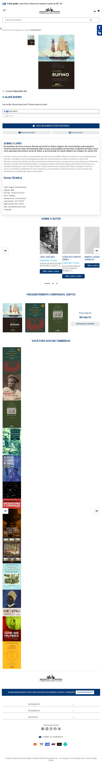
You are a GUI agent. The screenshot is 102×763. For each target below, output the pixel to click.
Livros (10, 30)
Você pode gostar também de (51, 340)
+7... (71, 270)
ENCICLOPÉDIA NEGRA (70, 266)
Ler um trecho (77, 133)
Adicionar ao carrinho (85, 324)
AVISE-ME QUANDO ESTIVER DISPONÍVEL (53, 126)
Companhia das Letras (20, 30)
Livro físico (13, 111)
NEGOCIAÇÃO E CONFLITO (49, 265)
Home (4, 30)
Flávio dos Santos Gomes (19, 104)
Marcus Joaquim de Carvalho (38, 104)
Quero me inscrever (85, 692)
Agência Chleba (33, 758)
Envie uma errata (28, 133)
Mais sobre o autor (51, 271)
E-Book (11, 116)
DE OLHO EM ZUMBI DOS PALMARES (71, 268)
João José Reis (6, 104)
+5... (59, 265)
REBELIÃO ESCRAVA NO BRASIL (51, 263)
